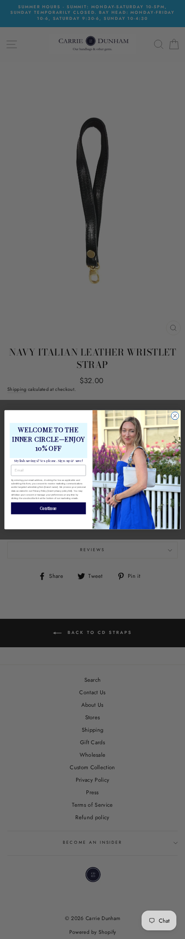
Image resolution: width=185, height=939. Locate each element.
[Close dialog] (175, 415)
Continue (48, 508)
